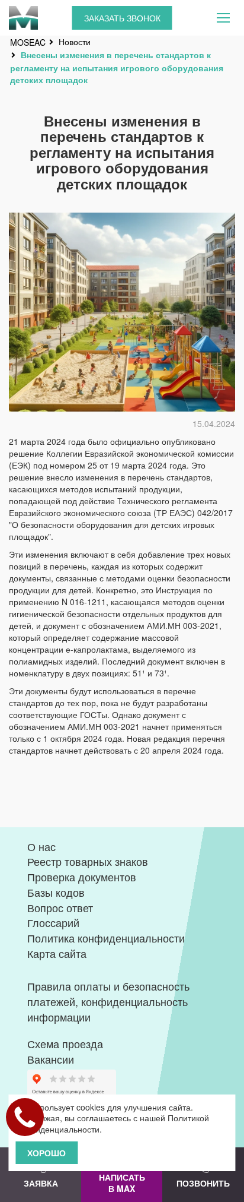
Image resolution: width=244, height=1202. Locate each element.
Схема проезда (65, 1043)
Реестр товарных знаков (87, 861)
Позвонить (203, 1183)
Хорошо (46, 1153)
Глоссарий (53, 922)
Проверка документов (81, 876)
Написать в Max (122, 1183)
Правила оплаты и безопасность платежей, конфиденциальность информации (108, 1001)
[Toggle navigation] (223, 18)
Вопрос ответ (60, 907)
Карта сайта (56, 953)
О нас (41, 846)
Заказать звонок (122, 18)
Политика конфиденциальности (106, 937)
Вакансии (50, 1059)
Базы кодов (56, 892)
